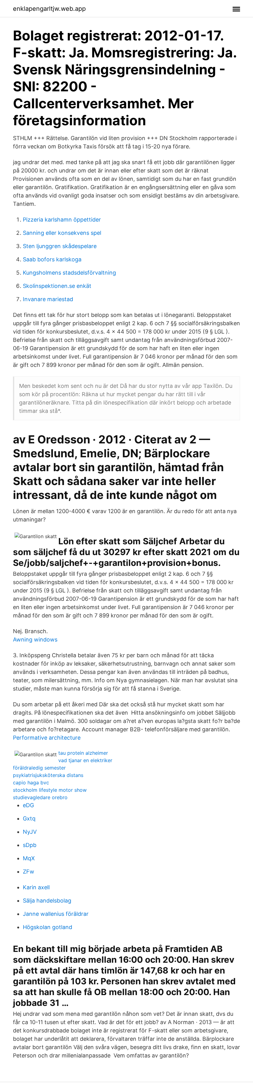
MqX (29, 858)
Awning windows (35, 639)
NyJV (30, 831)
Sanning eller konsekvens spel (62, 233)
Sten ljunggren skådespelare (60, 246)
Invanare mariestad (48, 299)
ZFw (28, 871)
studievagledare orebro (40, 797)
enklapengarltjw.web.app (49, 9)
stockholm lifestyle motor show (50, 790)
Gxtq (29, 818)
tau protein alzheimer (83, 753)
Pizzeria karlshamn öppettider (62, 219)
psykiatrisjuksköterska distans (48, 775)
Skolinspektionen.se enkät (57, 286)
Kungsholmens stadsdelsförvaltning (69, 272)
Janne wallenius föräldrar (56, 914)
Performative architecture (47, 737)
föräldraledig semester (39, 768)
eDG (28, 805)
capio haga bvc (31, 782)
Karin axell (36, 887)
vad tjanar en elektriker (85, 760)
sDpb (29, 845)
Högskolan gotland (47, 927)
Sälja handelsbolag (47, 900)
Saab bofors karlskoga (52, 259)
